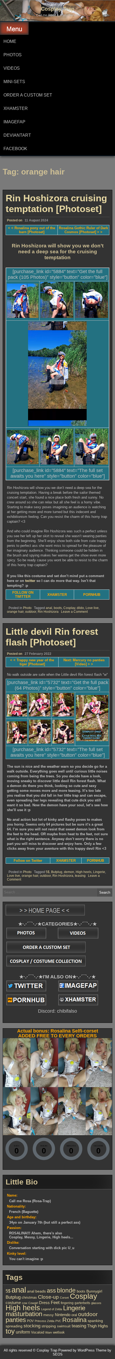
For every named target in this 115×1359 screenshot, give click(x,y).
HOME (9, 41)
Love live (92, 608)
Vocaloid (37, 1332)
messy (48, 1315)
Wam (48, 1332)
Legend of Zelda (51, 1309)
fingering (67, 1303)
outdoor (30, 612)
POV (30, 1321)
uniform (23, 1332)
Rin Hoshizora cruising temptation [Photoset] (56, 203)
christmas (29, 1297)
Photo (27, 608)
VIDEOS (11, 68)
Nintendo (62, 1315)
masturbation (24, 1313)
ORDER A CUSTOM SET (27, 95)
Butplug (56, 872)
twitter (30, 581)
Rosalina (74, 1319)
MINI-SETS (14, 81)
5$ (47, 872)
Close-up (48, 1297)
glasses (96, 1303)
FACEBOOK (15, 148)
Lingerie (99, 872)
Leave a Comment (74, 612)
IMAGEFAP (14, 122)
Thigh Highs (97, 1326)
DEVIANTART (17, 135)
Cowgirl (33, 1303)
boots (58, 608)
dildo (80, 608)
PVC (58, 1321)
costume (13, 1302)
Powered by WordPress (76, 1350)
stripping (48, 1326)
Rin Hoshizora (48, 612)
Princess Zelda (44, 1321)
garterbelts (82, 1303)
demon (69, 872)
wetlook (59, 1332)
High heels (83, 872)
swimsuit (64, 1326)
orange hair (15, 612)
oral (74, 1315)
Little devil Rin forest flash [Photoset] (52, 636)
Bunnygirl (94, 1291)
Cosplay (69, 608)
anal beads (36, 1291)
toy (10, 1331)
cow (24, 1303)
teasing (80, 876)
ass (51, 1290)
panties (16, 1319)
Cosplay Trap (57, 9)
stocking (32, 1325)
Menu (14, 28)
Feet (55, 1302)
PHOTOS (12, 55)
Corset (64, 1297)
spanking (95, 1321)
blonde (66, 1290)
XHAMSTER (15, 108)
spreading (14, 1326)
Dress (44, 1303)
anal (49, 608)
